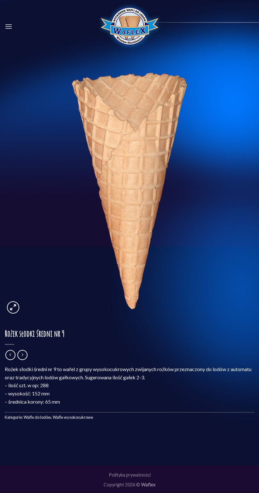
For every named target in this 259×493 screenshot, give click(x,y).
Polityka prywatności (130, 475)
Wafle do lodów (37, 417)
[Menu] (8, 26)
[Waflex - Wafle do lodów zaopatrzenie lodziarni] (129, 26)
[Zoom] (13, 307)
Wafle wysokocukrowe (73, 417)
